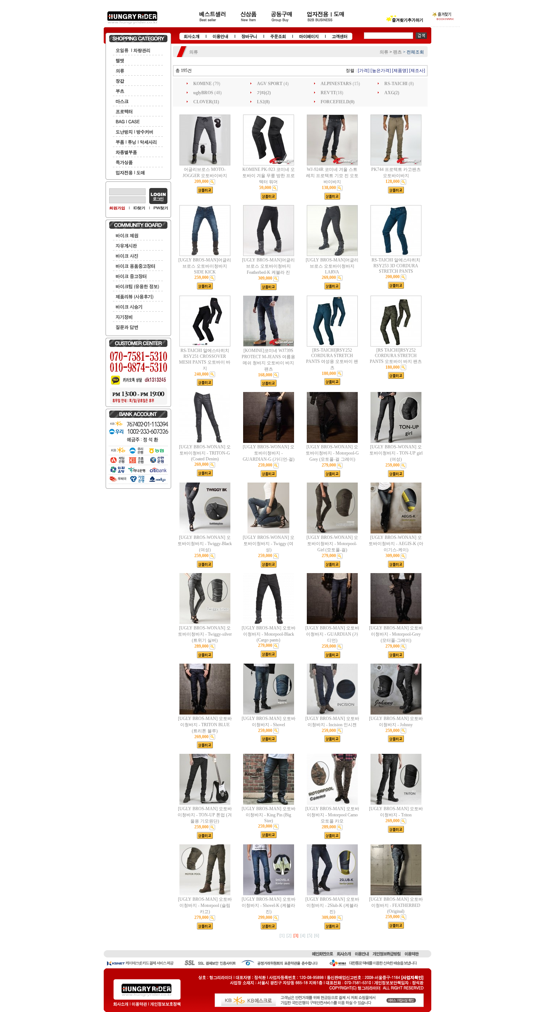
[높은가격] (380, 70)
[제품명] (400, 70)
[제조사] (417, 70)
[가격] (363, 70)
